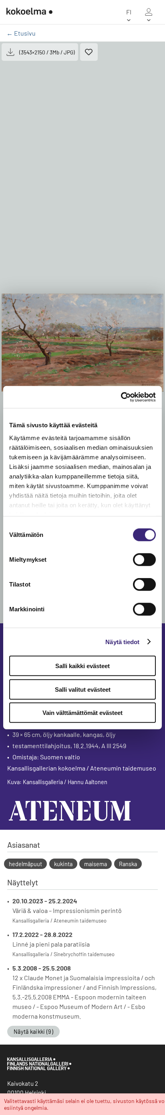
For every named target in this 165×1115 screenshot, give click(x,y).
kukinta (63, 864)
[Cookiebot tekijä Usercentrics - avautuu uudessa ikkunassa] (121, 397)
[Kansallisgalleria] (39, 1068)
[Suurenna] (82, 343)
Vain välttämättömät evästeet (82, 712)
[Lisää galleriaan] (89, 52)
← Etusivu (21, 33)
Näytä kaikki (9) (33, 1031)
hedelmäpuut (25, 864)
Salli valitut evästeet (83, 689)
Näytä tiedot (122, 641)
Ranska (128, 864)
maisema (95, 864)
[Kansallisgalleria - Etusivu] (29, 12)
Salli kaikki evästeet (82, 666)
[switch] (144, 559)
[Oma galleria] (149, 12)
